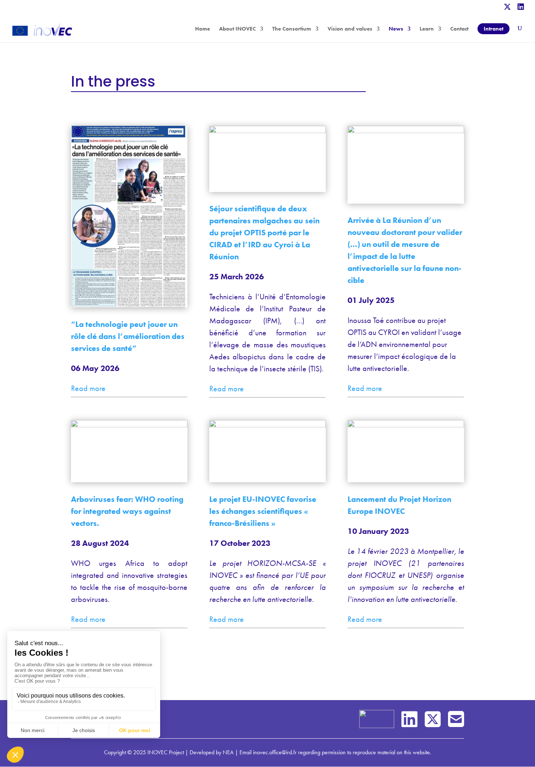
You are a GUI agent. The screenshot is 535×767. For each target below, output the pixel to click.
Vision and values (350, 29)
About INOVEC (237, 29)
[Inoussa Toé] (406, 131)
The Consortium (291, 29)
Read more (88, 388)
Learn (427, 29)
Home (202, 29)
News (396, 29)
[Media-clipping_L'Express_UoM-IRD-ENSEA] (129, 305)
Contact (459, 29)
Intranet (493, 28)
